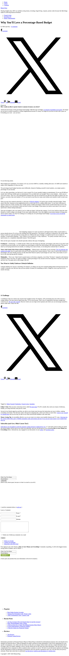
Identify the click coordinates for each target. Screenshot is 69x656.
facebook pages (50, 430)
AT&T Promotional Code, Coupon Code (18, 615)
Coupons (6, 5)
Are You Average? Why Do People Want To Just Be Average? (23, 622)
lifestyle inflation (34, 201)
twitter (41, 430)
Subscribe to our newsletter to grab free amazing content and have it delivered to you (23, 426)
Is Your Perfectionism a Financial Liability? (18, 626)
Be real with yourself (14, 301)
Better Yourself (11, 404)
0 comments (14, 26)
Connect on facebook (9, 542)
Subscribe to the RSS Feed (11, 544)
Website (18, 519)
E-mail (18, 516)
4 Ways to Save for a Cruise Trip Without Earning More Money (24, 625)
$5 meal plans (33, 407)
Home (5, 2)
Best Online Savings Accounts (15, 612)
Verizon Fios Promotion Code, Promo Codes (19, 614)
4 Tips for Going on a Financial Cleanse (18, 628)
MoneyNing (4, 8)
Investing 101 (7, 17)
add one (19, 507)
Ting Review (10, 634)
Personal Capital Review (14, 636)
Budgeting (18, 404)
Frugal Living (7, 15)
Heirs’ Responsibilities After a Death (17, 623)
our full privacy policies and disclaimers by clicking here (40, 651)
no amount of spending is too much (53, 109)
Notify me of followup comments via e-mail (14, 535)
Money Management (9, 18)
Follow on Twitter (9, 541)
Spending (32, 404)
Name (18, 513)
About (5, 3)
